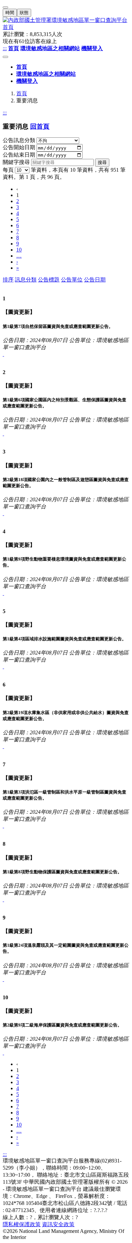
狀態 (24, 12)
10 (19, 250)
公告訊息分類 (19, 140)
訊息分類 (26, 279)
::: (5, 48)
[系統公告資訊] (3, 354)
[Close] (5, 7)
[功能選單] (5, 57)
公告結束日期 (19, 155)
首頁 (21, 93)
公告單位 (72, 279)
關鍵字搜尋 (16, 162)
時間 (9, 12)
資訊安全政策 (58, 1224)
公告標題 (49, 279)
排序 (8, 279)
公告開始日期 (19, 147)
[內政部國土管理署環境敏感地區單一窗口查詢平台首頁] (66, 24)
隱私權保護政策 (22, 1224)
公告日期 (95, 279)
